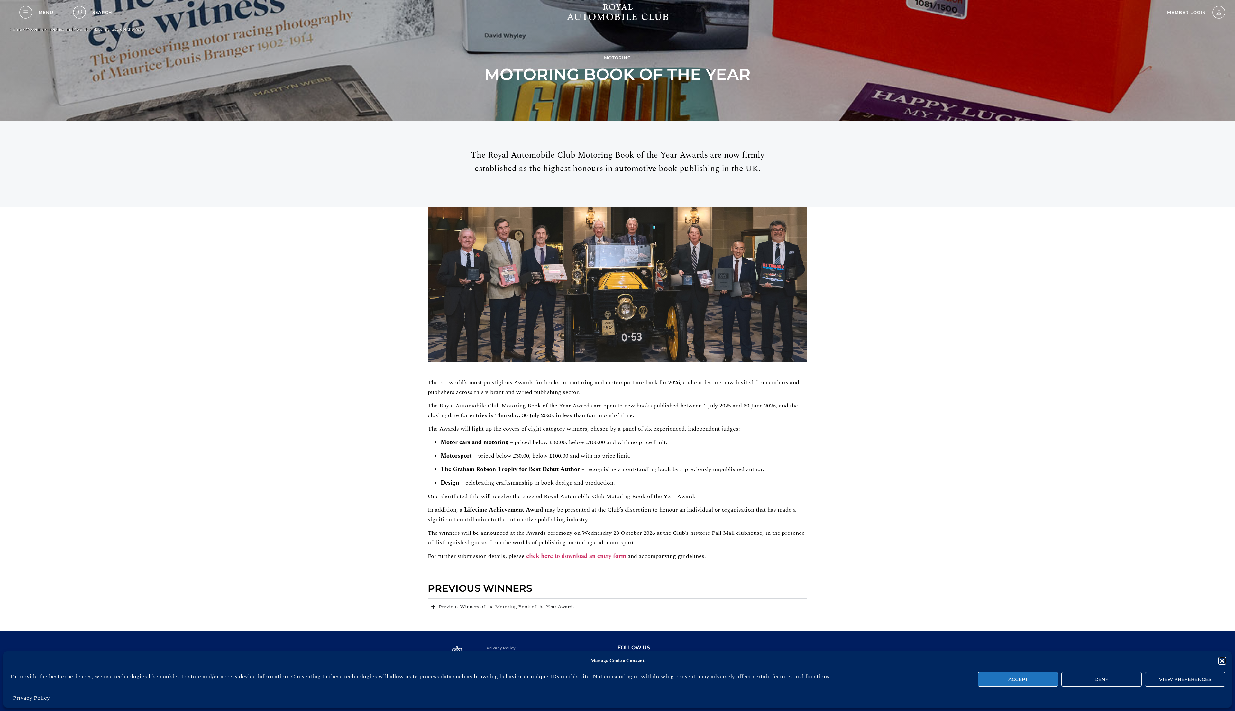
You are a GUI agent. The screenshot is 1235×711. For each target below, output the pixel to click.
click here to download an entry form (576, 556)
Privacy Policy (31, 698)
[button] (1222, 661)
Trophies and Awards (68, 29)
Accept (1018, 679)
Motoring (35, 29)
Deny (1101, 679)
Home (16, 29)
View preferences (1185, 679)
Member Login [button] (1186, 12)
